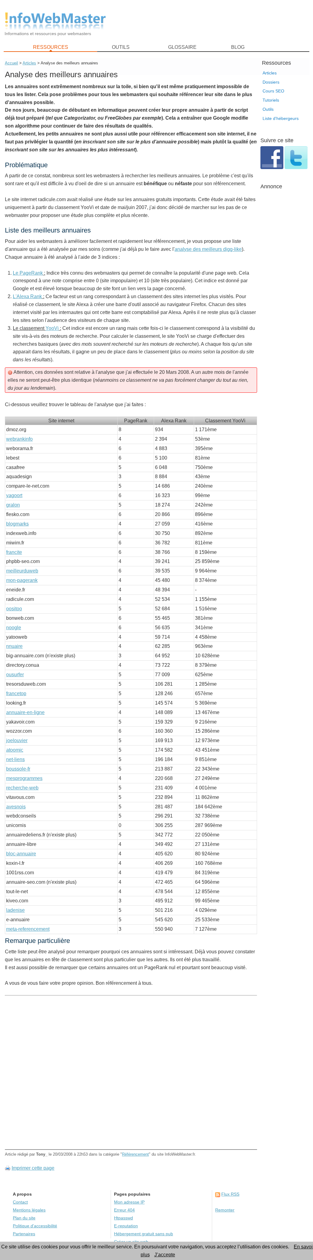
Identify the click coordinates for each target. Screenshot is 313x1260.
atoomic (14, 750)
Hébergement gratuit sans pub (143, 1234)
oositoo (14, 608)
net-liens (15, 759)
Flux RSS (230, 1194)
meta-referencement (28, 929)
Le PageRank (28, 273)
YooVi (52, 328)
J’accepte (164, 1254)
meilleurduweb (22, 570)
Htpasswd (123, 1218)
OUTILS (121, 47)
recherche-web (22, 787)
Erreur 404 (124, 1210)
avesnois (16, 806)
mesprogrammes (24, 778)
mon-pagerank (22, 580)
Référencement (135, 1154)
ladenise (15, 910)
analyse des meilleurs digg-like (208, 249)
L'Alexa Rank (27, 296)
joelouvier (17, 740)
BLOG (238, 47)
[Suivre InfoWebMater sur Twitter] (296, 167)
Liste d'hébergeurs (281, 118)
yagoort (14, 495)
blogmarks (17, 523)
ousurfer (15, 674)
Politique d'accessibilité (35, 1226)
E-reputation (126, 1226)
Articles (270, 72)
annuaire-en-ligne (25, 712)
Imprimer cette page (33, 1168)
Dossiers (271, 82)
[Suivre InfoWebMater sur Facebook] (272, 167)
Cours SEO (273, 90)
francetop (16, 693)
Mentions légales (29, 1210)
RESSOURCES (50, 47)
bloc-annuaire (21, 853)
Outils (268, 109)
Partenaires (24, 1234)
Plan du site (24, 1218)
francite (14, 552)
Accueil (11, 63)
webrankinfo (19, 439)
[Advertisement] (211, 22)
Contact (20, 1202)
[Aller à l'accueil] (55, 21)
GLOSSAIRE (182, 47)
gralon (13, 504)
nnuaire (14, 646)
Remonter (224, 1210)
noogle (13, 627)
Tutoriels (271, 100)
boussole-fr (18, 768)
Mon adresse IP (129, 1202)
